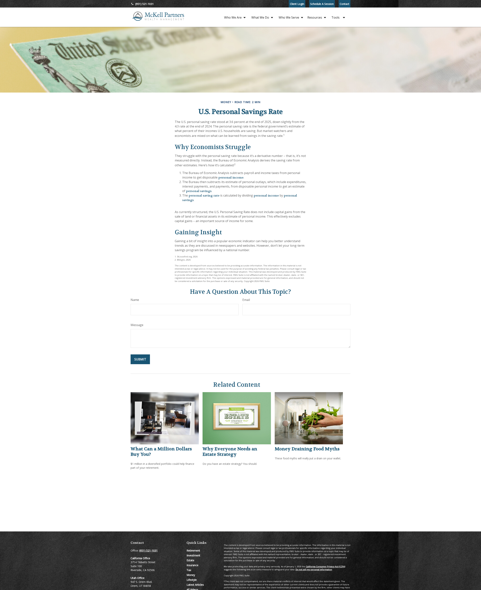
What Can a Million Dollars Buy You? (161, 451)
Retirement (193, 550)
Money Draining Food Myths (307, 449)
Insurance (192, 565)
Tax (189, 570)
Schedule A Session (322, 4)
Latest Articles (195, 584)
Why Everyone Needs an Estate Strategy (230, 451)
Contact (344, 4)
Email (246, 300)
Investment (193, 555)
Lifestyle (192, 580)
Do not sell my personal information (314, 569)
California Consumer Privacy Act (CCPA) (325, 566)
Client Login (297, 4)
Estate (190, 560)
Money (191, 575)
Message (137, 325)
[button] (234, 17)
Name (135, 300)
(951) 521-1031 (144, 4)
